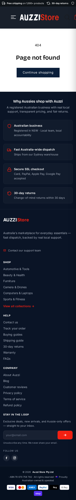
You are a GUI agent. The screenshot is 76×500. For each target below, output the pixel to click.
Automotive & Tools (16, 269)
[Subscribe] (65, 435)
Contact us (10, 322)
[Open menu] (13, 17)
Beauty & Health (14, 275)
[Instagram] (14, 458)
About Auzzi (11, 375)
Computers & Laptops (18, 293)
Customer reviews (15, 387)
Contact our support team (24, 250)
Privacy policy (12, 393)
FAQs (6, 358)
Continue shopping (38, 72)
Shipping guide (13, 340)
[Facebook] (6, 458)
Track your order (14, 328)
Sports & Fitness (14, 299)
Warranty (9, 352)
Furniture (9, 281)
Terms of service (14, 399)
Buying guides (12, 334)
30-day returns (13, 346)
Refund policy (12, 405)
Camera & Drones (15, 287)
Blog (6, 381)
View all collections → (18, 306)
